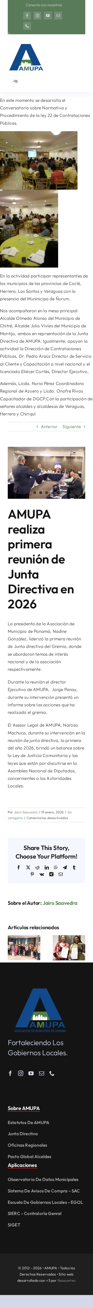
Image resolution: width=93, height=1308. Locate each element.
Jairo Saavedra (26, 812)
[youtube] (48, 15)
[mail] (58, 15)
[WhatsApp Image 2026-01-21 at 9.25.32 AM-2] (46, 473)
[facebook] (27, 15)
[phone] (27, 26)
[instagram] (37, 15)
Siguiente (72, 426)
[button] (12, 948)
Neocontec (67, 1280)
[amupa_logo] (40, 990)
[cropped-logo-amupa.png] (26, 41)
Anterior (49, 426)
